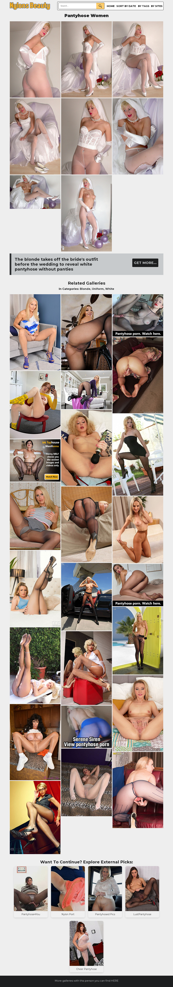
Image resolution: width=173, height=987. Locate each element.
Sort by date (126, 6)
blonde (85, 289)
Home (111, 6)
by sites (157, 6)
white (109, 289)
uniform (98, 289)
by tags (143, 6)
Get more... (145, 263)
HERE (114, 980)
